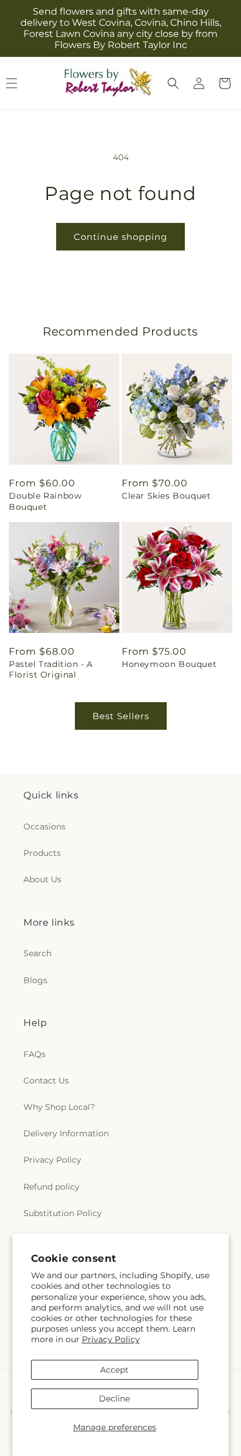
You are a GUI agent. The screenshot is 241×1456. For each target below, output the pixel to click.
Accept (114, 1369)
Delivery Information (66, 1133)
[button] (173, 83)
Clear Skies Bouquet (166, 495)
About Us (42, 879)
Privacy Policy (111, 1339)
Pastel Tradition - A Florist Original (51, 669)
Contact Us (46, 1080)
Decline (114, 1398)
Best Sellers (120, 716)
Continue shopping (120, 236)
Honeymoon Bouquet (169, 664)
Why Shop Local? (59, 1107)
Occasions (44, 826)
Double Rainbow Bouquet (45, 501)
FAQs (34, 1054)
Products (42, 853)
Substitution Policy (62, 1213)
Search (37, 953)
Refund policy (51, 1186)
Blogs (35, 980)
